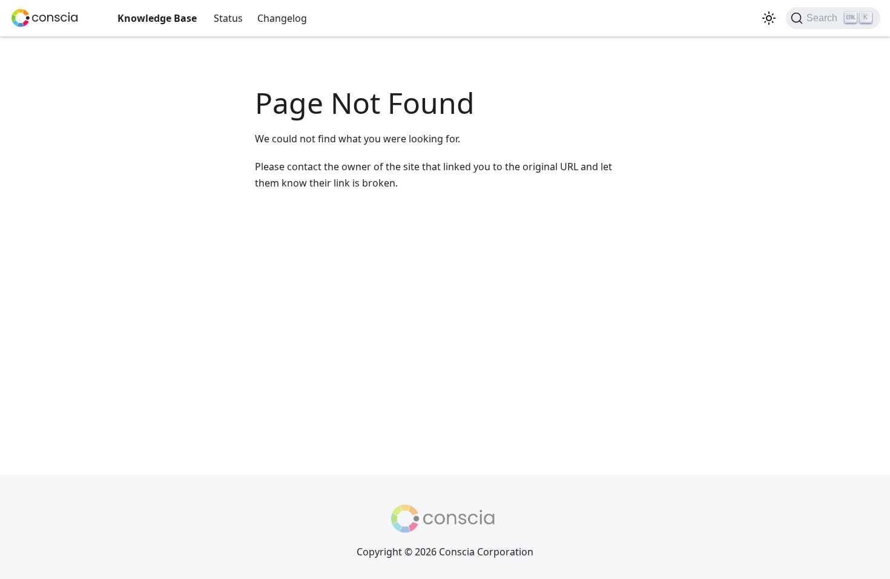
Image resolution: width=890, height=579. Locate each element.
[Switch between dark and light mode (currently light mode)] (769, 18)
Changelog (282, 18)
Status (228, 18)
